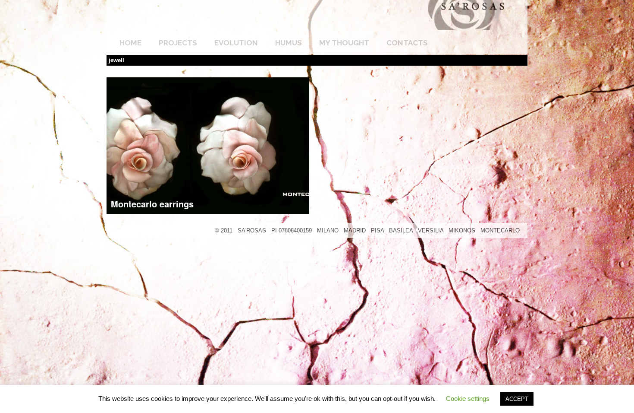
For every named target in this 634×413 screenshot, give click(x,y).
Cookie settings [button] (468, 398)
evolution (236, 42)
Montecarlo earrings (152, 203)
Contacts (407, 42)
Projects (178, 42)
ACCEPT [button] (516, 399)
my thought (344, 42)
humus (288, 42)
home (130, 42)
